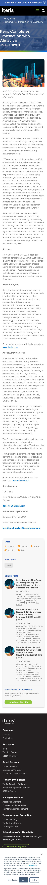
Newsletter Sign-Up (18, 702)
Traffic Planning (10, 820)
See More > (36, 643)
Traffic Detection (10, 767)
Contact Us (8, 738)
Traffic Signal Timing (12, 823)
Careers (6, 735)
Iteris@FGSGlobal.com (14, 506)
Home (5, 19)
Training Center (10, 752)
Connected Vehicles (12, 770)
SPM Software (9, 791)
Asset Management (12, 802)
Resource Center (10, 756)
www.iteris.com (10, 347)
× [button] (41, 853)
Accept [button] (23, 880)
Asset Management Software (16, 788)
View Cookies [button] (13, 880)
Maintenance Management (15, 809)
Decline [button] (34, 880)
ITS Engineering (10, 827)
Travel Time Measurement (15, 774)
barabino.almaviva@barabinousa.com (21, 528)
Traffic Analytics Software (15, 784)
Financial (9, 565)
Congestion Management (15, 805)
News (12, 19)
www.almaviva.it (21, 481)
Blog (5, 749)
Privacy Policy (32, 865)
